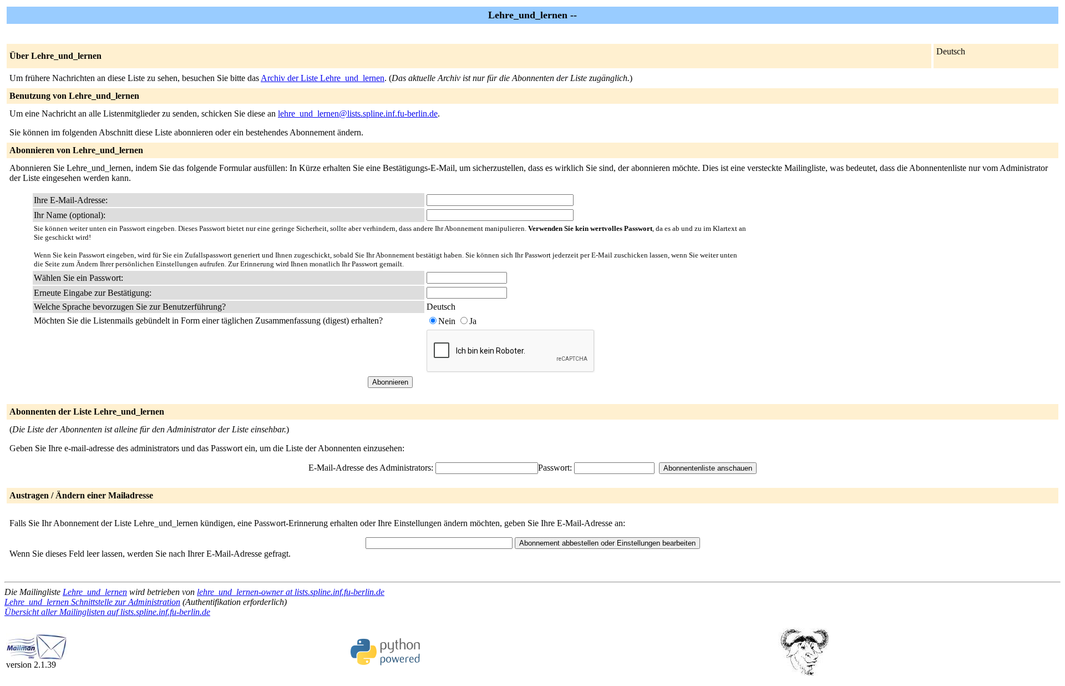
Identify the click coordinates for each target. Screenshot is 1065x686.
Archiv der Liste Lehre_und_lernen (322, 78)
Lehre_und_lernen (95, 592)
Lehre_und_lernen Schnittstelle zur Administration (92, 602)
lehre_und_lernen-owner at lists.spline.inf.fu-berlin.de (290, 592)
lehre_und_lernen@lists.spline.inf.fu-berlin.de (358, 113)
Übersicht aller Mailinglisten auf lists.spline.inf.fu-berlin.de (107, 612)
